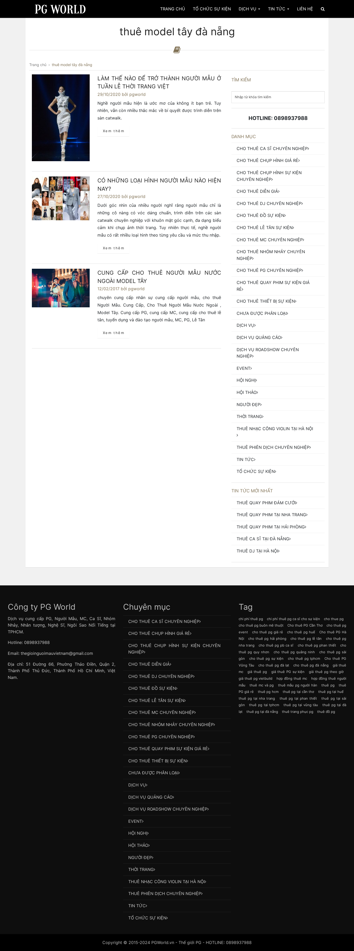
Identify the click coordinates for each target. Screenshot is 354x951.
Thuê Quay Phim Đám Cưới (266, 502)
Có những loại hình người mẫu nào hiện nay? (159, 184)
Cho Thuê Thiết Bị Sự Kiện (266, 301)
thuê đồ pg (326, 711)
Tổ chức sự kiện (256, 471)
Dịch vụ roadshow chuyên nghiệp (268, 353)
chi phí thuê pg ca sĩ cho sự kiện (293, 619)
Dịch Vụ (248, 8)
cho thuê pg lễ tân (306, 638)
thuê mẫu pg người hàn (297, 685)
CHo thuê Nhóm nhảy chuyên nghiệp (271, 255)
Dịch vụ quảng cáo (259, 337)
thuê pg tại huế (331, 692)
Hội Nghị (246, 380)
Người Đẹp (248, 404)
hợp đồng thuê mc (292, 678)
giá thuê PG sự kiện (288, 672)
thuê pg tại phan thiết (298, 698)
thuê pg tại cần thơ (298, 692)
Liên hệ (305, 8)
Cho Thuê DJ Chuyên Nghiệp (269, 203)
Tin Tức (277, 8)
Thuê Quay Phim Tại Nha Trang (271, 514)
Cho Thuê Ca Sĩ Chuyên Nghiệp (272, 148)
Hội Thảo (247, 392)
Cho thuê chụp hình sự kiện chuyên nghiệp (269, 176)
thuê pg (327, 685)
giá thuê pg (257, 672)
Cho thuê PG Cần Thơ (305, 625)
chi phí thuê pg (251, 619)
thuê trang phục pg (297, 711)
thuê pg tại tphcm (264, 705)
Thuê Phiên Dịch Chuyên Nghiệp (273, 447)
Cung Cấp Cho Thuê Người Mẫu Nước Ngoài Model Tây (159, 276)
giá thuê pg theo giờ (326, 672)
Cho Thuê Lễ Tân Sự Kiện (265, 227)
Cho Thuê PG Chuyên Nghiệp (269, 270)
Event (243, 368)
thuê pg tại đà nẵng (262, 711)
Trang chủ (172, 8)
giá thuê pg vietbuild (256, 678)
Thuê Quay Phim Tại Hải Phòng (271, 526)
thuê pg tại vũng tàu (301, 705)
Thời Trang (249, 416)
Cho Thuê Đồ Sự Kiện (260, 215)
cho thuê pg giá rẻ (267, 632)
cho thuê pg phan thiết (317, 645)
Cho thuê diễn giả (257, 191)
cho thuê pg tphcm (304, 658)
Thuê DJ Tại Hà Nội (257, 550)
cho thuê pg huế (301, 632)
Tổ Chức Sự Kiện (212, 8)
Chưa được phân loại (262, 313)
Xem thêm (114, 131)
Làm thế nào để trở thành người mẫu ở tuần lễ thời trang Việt (159, 82)
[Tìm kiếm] (323, 9)
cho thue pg (334, 619)
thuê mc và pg (262, 685)
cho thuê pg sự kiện (266, 658)
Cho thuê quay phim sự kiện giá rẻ (273, 286)
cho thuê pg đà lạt (273, 665)
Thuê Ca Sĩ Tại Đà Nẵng (263, 538)
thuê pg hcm (268, 692)
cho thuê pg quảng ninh (294, 652)
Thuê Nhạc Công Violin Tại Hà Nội (275, 428)
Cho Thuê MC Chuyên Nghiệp (270, 239)
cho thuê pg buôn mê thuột (261, 625)
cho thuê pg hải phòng (267, 638)
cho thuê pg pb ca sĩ (276, 645)
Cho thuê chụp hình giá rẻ (267, 160)
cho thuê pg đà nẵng (310, 665)
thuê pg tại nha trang (257, 698)
